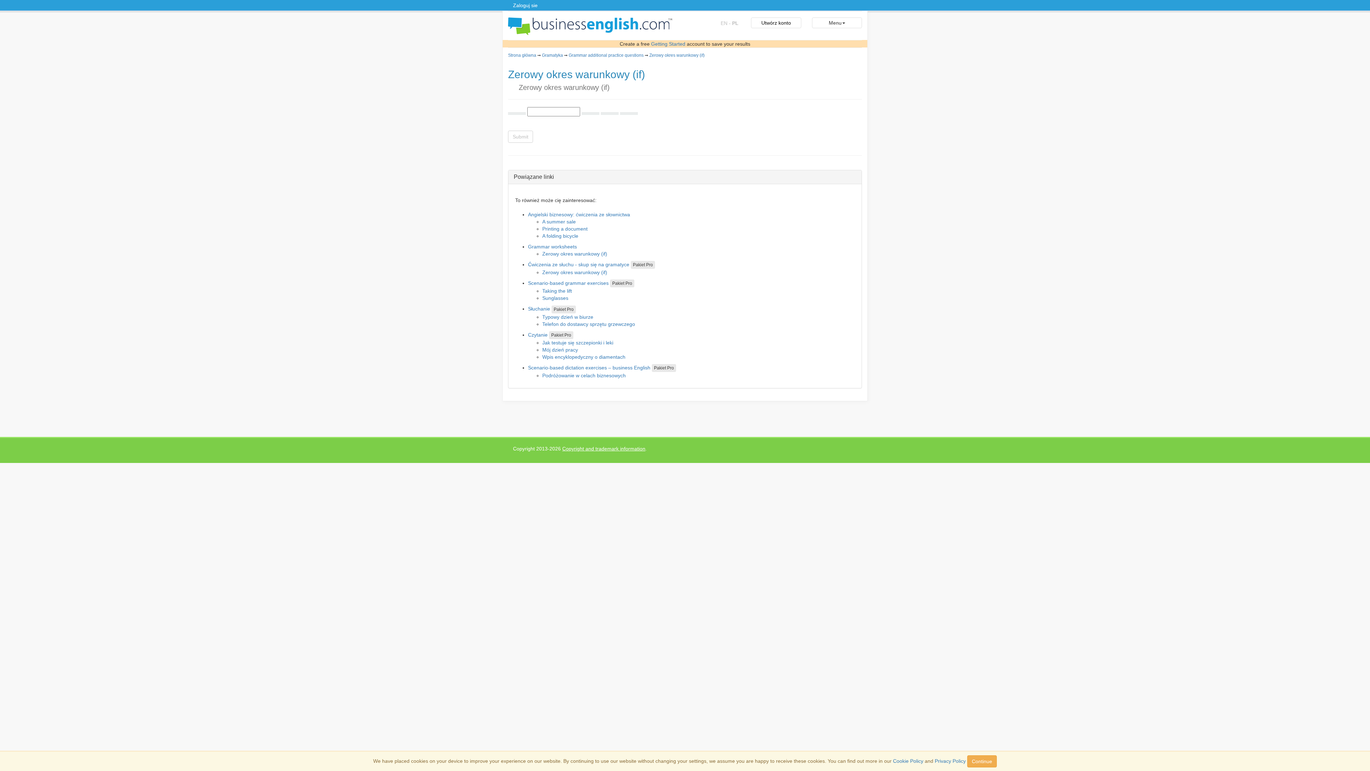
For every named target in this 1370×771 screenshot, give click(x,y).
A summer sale (559, 222)
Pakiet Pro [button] (643, 264)
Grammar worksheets (552, 247)
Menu (835, 23)
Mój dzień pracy (560, 350)
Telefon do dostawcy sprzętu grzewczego (588, 324)
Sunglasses (555, 298)
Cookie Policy (908, 761)
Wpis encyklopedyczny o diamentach (583, 357)
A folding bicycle (560, 236)
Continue (982, 761)
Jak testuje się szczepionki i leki (577, 343)
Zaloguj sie (525, 5)
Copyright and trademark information (603, 449)
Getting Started (668, 44)
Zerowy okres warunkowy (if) (677, 55)
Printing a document (565, 229)
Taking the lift (557, 291)
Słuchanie (539, 309)
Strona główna (522, 55)
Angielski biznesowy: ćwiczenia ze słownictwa (579, 214)
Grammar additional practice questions (606, 55)
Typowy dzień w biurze (567, 317)
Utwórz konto (776, 23)
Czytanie (538, 335)
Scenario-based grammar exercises (568, 283)
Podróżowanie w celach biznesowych (584, 375)
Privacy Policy (950, 761)
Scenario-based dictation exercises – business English (589, 368)
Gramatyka (552, 55)
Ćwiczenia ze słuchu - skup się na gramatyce (578, 264)
